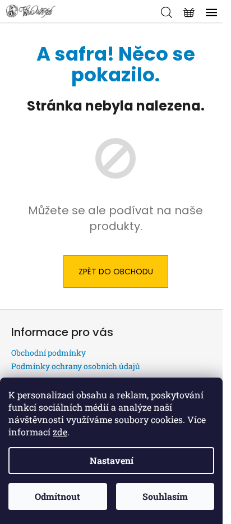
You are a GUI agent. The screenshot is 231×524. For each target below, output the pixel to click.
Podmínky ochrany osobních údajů (75, 366)
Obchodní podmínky (48, 352)
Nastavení (111, 460)
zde (60, 432)
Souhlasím (165, 496)
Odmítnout (57, 496)
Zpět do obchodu (115, 271)
